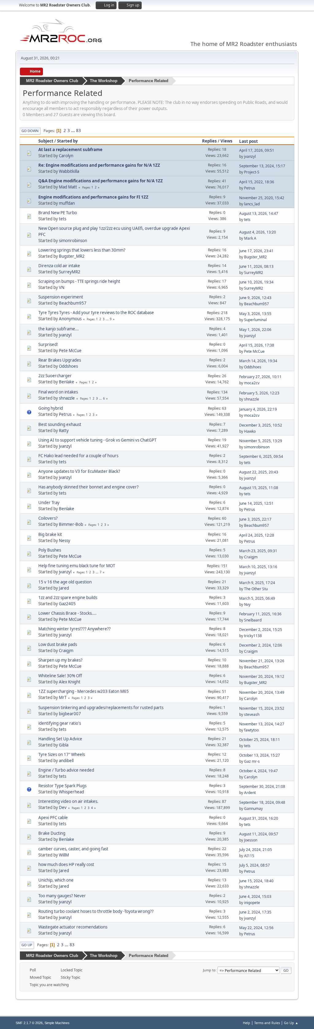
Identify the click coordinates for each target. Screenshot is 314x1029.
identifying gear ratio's (59, 723)
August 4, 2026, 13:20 (257, 232)
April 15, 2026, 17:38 (256, 345)
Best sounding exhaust (59, 424)
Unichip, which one (56, 880)
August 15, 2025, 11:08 (258, 487)
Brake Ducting (51, 833)
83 (78, 130)
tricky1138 (253, 635)
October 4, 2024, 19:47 (258, 770)
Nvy (247, 604)
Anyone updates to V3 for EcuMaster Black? (79, 471)
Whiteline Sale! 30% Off (60, 675)
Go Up (26, 945)
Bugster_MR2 (72, 256)
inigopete (252, 902)
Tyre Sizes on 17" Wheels (61, 754)
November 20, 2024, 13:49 (261, 692)
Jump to (209, 970)
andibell (66, 760)
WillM (64, 855)
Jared (64, 588)
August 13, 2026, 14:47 (258, 213)
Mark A (250, 238)
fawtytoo (251, 730)
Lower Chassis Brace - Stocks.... (67, 613)
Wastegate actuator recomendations (72, 927)
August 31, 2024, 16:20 (258, 818)
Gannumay (253, 808)
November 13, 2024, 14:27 (261, 724)
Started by (67, 141)
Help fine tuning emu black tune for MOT (76, 565)
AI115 (249, 855)
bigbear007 (70, 713)
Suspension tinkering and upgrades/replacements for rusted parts (100, 707)
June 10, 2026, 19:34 (256, 282)
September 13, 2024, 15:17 (262, 166)
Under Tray (48, 502)
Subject (45, 141)
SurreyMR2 (69, 272)
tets (62, 219)
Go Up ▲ (291, 1022)
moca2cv (251, 382)
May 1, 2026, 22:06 (255, 329)
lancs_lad (252, 204)
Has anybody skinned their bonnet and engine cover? (88, 487)
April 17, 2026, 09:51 (256, 150)
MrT (63, 697)
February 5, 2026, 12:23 (259, 393)
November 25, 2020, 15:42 (261, 197)
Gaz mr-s (252, 761)
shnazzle (67, 398)
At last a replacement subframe (70, 149)
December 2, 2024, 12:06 (260, 645)
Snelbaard (253, 620)
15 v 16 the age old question (65, 582)
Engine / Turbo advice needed (66, 770)
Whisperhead (71, 792)
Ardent (250, 792)
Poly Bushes (49, 550)
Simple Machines (57, 1023)
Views (226, 141)
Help (246, 1022)
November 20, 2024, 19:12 (261, 676)
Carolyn (66, 155)
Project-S (251, 172)
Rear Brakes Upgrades (59, 360)
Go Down (30, 130)
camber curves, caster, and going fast (73, 849)
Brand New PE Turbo (57, 212)
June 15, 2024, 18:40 (256, 880)
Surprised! (48, 344)
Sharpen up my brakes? (60, 660)
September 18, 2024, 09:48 (262, 802)
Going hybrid (50, 408)
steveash (251, 714)
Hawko (250, 431)
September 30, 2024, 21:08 (262, 786)
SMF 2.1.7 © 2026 (29, 1023)
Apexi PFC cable (53, 817)
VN (61, 287)
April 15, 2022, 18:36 (256, 181)
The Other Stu (256, 588)
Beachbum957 (72, 303)
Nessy (64, 540)
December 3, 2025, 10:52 (260, 425)
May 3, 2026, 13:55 (255, 313)
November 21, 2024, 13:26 (261, 660)
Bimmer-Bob (71, 524)
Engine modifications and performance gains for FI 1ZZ (93, 197)
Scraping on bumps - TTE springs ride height (79, 281)
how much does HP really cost (66, 864)
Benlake (66, 382)
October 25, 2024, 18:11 (259, 739)
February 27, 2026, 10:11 (260, 376)
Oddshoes (68, 366)
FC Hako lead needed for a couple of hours (78, 455)
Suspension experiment (60, 297)
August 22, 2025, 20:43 (258, 472)
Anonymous (70, 318)
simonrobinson (73, 240)
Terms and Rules (267, 1022)
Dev (63, 807)
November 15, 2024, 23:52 (261, 708)
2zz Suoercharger (55, 375)
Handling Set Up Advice (60, 739)
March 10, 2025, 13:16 (258, 566)
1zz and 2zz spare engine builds (67, 597)
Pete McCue (70, 350)
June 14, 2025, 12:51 (256, 503)
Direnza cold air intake (59, 265)
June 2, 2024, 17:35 (255, 912)
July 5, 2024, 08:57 (254, 865)
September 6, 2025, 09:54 (261, 456)
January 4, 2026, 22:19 (258, 409)
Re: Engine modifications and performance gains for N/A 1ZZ (99, 165)
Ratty (64, 430)
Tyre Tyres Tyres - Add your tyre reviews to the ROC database (96, 312)
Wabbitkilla (69, 171)
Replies (209, 141)
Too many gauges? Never (62, 895)
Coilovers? (48, 518)
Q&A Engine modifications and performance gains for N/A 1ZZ (100, 181)
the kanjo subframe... (58, 329)
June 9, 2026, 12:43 (255, 297)
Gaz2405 (67, 603)
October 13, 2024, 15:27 (259, 755)
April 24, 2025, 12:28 (256, 535)
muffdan (67, 203)
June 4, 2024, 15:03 (255, 896)
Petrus (249, 188)
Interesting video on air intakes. (68, 801)
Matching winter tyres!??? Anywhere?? (74, 629)
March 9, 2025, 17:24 (257, 582)
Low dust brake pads (57, 644)
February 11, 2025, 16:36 (260, 614)
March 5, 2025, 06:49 (257, 598)
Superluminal (255, 319)
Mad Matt (68, 187)
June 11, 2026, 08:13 (256, 266)
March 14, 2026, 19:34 (258, 360)
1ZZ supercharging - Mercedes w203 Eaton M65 (83, 691)
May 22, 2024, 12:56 (256, 927)
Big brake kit (50, 534)
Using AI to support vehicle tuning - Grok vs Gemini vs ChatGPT (97, 440)
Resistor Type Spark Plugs (62, 785)
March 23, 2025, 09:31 (258, 550)
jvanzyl (250, 156)
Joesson (250, 840)
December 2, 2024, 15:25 (260, 629)
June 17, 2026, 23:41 (256, 250)
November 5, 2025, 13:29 (260, 440)
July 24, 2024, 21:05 (255, 849)
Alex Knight (69, 682)
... (73, 130)
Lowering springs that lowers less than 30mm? (81, 250)
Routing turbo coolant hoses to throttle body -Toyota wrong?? (96, 911)
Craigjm (251, 557)
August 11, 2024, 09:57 (258, 834)
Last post (248, 141)
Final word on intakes (58, 392)
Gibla (63, 745)
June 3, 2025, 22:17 (255, 519)
